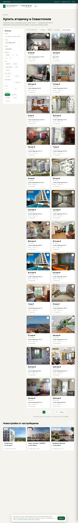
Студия (7, 55)
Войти (73, 1)
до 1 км (15, 97)
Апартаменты (9, 67)
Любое (7, 94)
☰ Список (43, 30)
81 (56, 412)
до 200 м (14, 94)
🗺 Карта (50, 29)
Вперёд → (62, 412)
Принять (61, 518)
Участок (8, 70)
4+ (10, 58)
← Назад (38, 412)
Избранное (57, 1)
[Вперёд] (73, 423)
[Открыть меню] (35, 6)
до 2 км (8, 101)
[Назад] (69, 423)
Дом (16, 67)
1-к (12, 55)
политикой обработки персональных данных (28, 519)
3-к (6, 58)
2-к (17, 55)
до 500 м (8, 97)
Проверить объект (65, 1)
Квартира (8, 63)
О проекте (66, 416)
